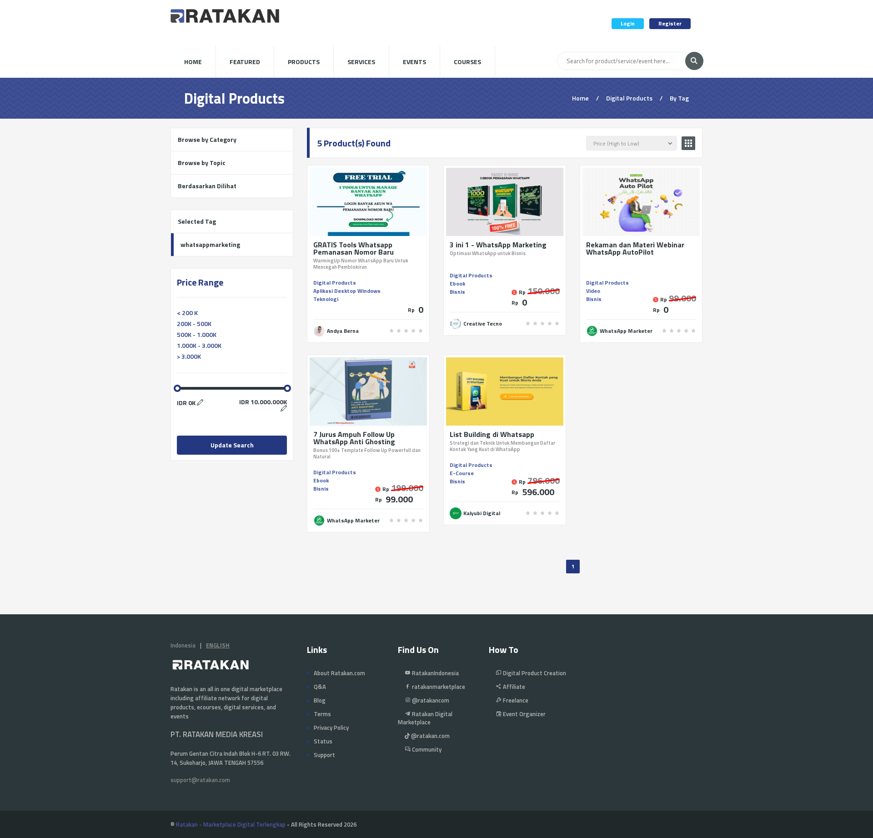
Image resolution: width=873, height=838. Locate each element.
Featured (245, 61)
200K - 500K (194, 323)
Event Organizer (524, 713)
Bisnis (457, 291)
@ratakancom (430, 700)
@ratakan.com (430, 735)
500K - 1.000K (196, 334)
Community (426, 749)
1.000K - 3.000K (199, 345)
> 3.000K (189, 356)
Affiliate (513, 686)
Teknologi (325, 299)
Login (628, 23)
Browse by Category (207, 139)
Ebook (457, 283)
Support (324, 754)
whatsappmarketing (210, 244)
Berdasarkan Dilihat (207, 186)
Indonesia (183, 645)
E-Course (462, 473)
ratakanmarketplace (438, 686)
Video (593, 290)
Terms (322, 713)
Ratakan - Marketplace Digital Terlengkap (231, 824)
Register (670, 23)
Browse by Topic (202, 162)
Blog (320, 700)
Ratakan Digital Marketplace (425, 718)
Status (323, 741)
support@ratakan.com (200, 779)
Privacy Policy (331, 727)
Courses (467, 61)
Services (361, 61)
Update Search (232, 445)
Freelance (515, 700)
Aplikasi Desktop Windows (347, 290)
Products (304, 61)
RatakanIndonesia (435, 672)
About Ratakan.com (339, 672)
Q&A (320, 686)
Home (193, 61)
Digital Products (334, 282)
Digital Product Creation (534, 672)
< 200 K (187, 312)
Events (414, 61)
